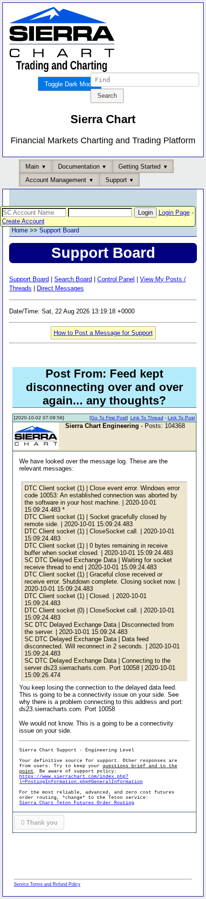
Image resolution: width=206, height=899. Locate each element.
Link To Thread (146, 417)
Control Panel (116, 279)
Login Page (174, 212)
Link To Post (181, 417)
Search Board (73, 279)
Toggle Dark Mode (70, 84)
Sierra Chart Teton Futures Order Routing (76, 803)
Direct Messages (60, 288)
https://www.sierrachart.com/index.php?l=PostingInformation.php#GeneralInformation (81, 779)
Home (19, 230)
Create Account (23, 221)
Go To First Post (108, 417)
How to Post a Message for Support (103, 332)
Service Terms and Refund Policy (47, 884)
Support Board (59, 230)
